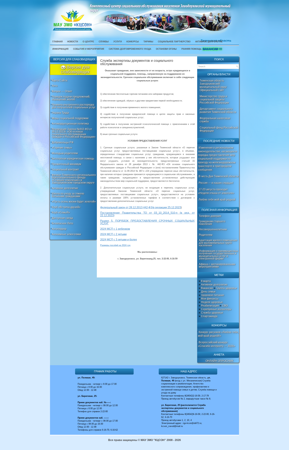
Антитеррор (59, 228)
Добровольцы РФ (62, 142)
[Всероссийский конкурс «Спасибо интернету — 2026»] (198, 342)
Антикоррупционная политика (70, 123)
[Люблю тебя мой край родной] (198, 199)
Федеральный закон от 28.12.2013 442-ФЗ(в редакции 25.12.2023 (140, 207)
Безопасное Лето (62, 223)
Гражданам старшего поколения (212, 222)
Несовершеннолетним (213, 229)
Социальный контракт (65, 169)
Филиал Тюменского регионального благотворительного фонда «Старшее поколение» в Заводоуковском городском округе (74, 179)
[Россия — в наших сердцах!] (198, 182)
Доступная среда (62, 218)
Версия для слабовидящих (75, 69)
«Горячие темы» (62, 147)
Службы (104, 41)
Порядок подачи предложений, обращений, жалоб (71, 98)
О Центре (88, 41)
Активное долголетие (65, 188)
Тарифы (148, 41)
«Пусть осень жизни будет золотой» (74, 201)
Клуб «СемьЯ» (61, 212)
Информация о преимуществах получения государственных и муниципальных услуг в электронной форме (218, 255)
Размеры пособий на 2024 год (115, 245)
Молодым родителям (65, 153)
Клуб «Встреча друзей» (66, 207)
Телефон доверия (210, 216)
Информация (60, 49)
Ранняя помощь (191, 49)
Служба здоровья (212, 312)
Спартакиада (209, 316)
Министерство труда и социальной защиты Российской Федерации (214, 99)
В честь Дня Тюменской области (218, 176)
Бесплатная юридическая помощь (73, 158)
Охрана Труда (60, 112)
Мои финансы (209, 298)
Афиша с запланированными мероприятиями (217, 265)
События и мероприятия (88, 49)
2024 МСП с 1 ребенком (115, 228)
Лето (55, 85)
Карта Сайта (59, 80)
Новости (72, 41)
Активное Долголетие (209, 41)
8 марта (206, 281)
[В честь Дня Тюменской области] (198, 176)
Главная (57, 41)
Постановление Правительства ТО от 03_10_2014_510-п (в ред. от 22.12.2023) (147, 214)
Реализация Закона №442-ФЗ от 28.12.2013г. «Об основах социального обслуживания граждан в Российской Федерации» (73, 133)
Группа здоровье (226, 288)
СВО (225, 305)
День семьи (208, 291)
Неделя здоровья (212, 302)
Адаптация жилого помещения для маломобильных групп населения (218, 243)
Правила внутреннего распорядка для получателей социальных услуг (73, 106)
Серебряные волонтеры (216, 309)
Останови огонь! (166, 49)
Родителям (205, 234)
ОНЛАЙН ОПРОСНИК (219, 360)
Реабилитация (210, 305)
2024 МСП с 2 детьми (113, 234)
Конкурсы (132, 41)
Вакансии (207, 288)
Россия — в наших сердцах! (216, 182)
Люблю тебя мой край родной (217, 199)
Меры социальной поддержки (70, 118)
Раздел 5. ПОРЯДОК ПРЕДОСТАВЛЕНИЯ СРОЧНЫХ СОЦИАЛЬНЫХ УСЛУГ (147, 222)
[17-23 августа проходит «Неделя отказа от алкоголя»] (198, 189)
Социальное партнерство (174, 41)
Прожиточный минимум (66, 164)
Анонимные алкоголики (66, 234)
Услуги (117, 41)
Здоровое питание (212, 295)
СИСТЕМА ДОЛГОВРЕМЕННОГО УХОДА (130, 49)
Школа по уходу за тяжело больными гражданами (68, 195)
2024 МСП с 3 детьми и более (118, 239)
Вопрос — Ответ (62, 91)
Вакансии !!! (212, 49)
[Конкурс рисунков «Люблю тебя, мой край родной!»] (198, 332)
